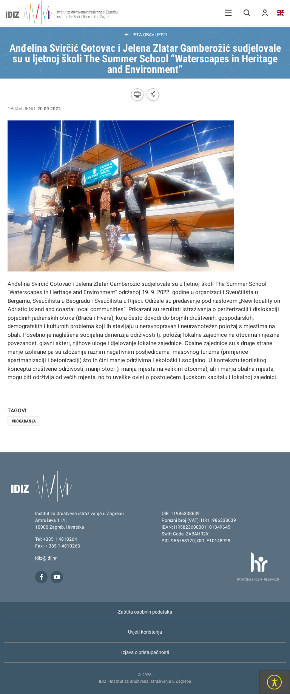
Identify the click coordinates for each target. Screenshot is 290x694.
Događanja (25, 421)
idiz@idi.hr (46, 558)
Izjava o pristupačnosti (145, 652)
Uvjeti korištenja (145, 632)
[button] (228, 12)
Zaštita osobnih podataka (145, 612)
